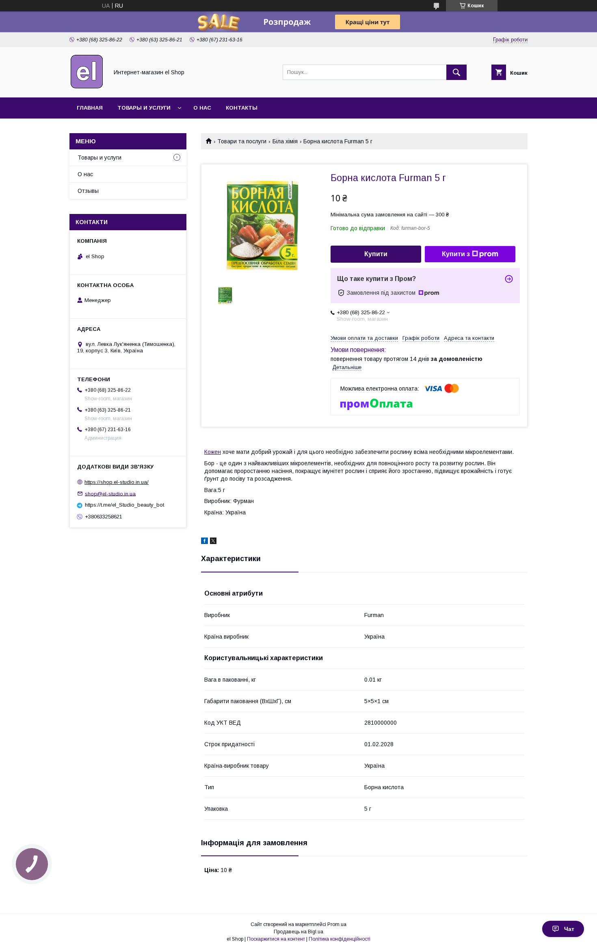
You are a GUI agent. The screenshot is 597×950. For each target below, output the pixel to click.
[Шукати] (456, 72)
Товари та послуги (241, 141)
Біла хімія (285, 141)
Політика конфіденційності (339, 939)
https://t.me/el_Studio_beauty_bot (124, 505)
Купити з (456, 253)
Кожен (212, 452)
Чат (569, 929)
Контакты (241, 108)
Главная (90, 108)
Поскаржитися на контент (276, 939)
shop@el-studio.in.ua (110, 493)
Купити (375, 253)
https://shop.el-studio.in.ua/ (116, 482)
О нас (202, 108)
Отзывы (88, 191)
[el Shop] (86, 87)
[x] (213, 542)
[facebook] (204, 542)
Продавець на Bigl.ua (298, 932)
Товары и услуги (144, 108)
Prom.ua (336, 924)
